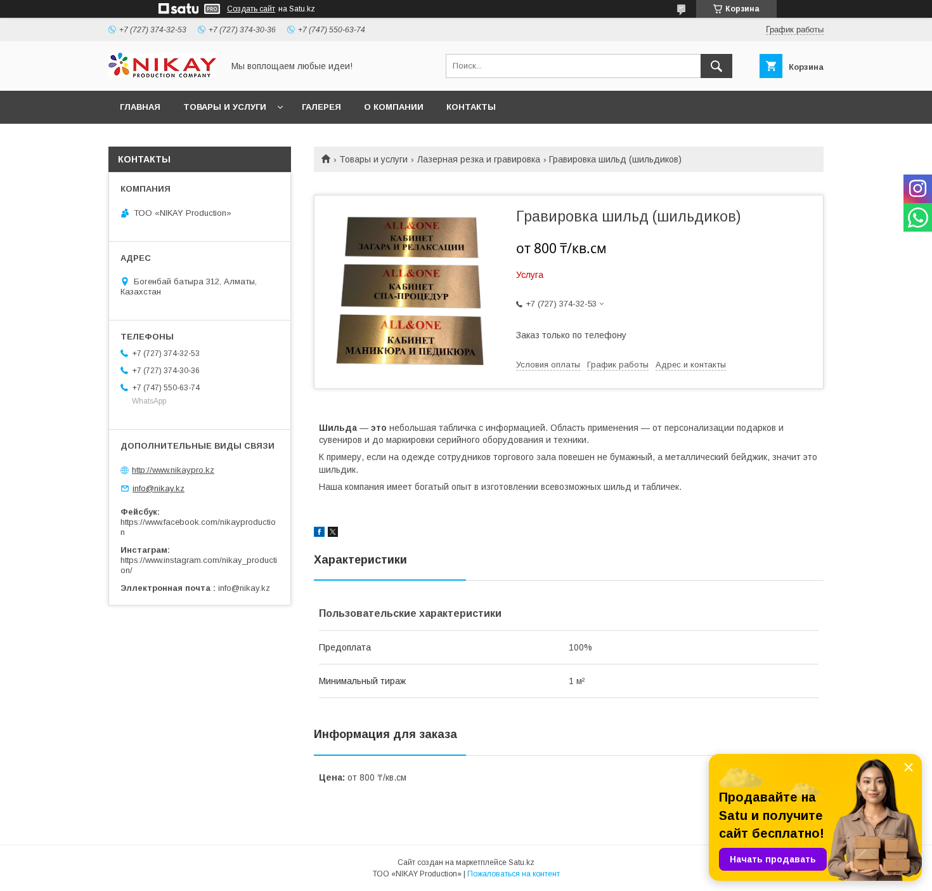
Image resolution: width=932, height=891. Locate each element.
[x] (333, 534)
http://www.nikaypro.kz (173, 470)
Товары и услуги (373, 159)
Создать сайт (251, 8)
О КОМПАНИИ (394, 107)
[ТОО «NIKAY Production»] (162, 74)
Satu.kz (521, 862)
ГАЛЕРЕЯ (321, 107)
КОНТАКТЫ (471, 107)
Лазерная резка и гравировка (478, 159)
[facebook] (319, 534)
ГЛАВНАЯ (140, 107)
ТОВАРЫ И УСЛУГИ (224, 107)
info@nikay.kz (158, 488)
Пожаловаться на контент (513, 873)
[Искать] (716, 66)
